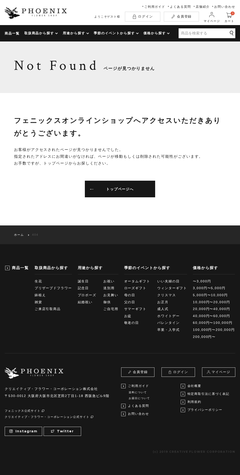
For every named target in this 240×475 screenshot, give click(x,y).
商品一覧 (12, 33)
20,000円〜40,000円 (211, 309)
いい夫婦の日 (168, 281)
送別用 (109, 288)
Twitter (65, 431)
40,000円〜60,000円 (211, 316)
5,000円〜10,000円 (210, 295)
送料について (138, 392)
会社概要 (195, 386)
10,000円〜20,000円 (211, 302)
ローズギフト (135, 288)
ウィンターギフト (172, 288)
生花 (38, 281)
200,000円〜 (204, 337)
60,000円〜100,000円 (212, 323)
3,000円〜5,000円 (209, 288)
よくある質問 (180, 6)
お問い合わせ (224, 6)
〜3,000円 (202, 281)
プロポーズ (87, 295)
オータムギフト (137, 281)
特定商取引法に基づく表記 (208, 394)
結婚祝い (85, 302)
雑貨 (38, 302)
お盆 (128, 316)
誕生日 (83, 281)
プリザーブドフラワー (53, 288)
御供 (107, 302)
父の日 (129, 302)
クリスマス (166, 295)
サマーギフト (135, 309)
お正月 (163, 302)
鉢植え (40, 295)
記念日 (83, 288)
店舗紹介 (203, 6)
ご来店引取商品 (48, 309)
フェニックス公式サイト (23, 410)
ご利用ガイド (154, 6)
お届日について (139, 398)
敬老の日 (131, 323)
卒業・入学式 (168, 330)
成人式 (163, 309)
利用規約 (195, 402)
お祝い (109, 281)
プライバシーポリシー (205, 409)
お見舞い (110, 295)
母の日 (129, 295)
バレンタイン (168, 323)
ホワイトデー (168, 316)
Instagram (26, 431)
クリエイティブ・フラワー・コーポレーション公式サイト (47, 417)
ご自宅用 (110, 309)
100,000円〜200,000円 (214, 330)
